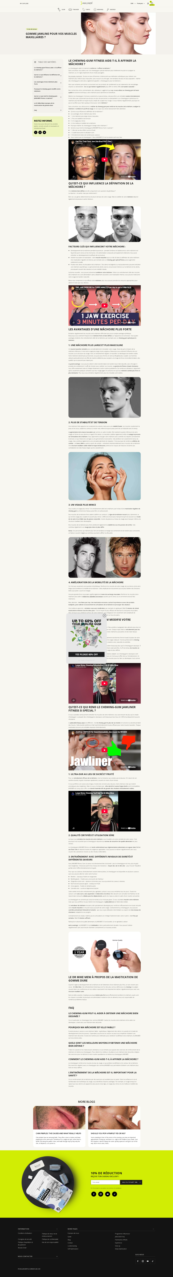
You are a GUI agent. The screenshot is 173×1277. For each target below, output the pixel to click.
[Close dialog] (104, 615)
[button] (86, 633)
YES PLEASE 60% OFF (86, 654)
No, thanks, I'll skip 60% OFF (86, 660)
